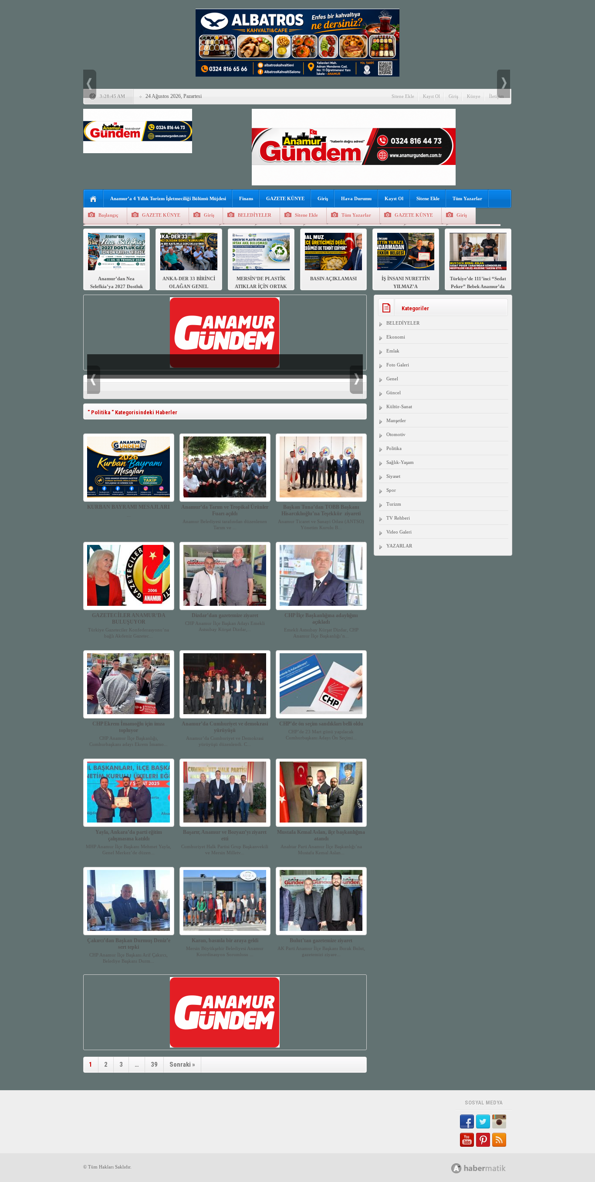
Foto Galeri (397, 364)
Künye (473, 96)
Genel (392, 378)
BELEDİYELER (254, 215)
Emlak (392, 350)
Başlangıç (108, 215)
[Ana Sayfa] (93, 199)
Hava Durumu (356, 198)
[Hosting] (456, 1168)
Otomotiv (396, 434)
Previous (89, 84)
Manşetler (396, 420)
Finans (246, 198)
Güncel (393, 392)
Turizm (393, 504)
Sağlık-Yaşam (400, 462)
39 (154, 1064)
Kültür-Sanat (399, 406)
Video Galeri (399, 531)
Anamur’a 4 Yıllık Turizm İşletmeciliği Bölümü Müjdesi (168, 198)
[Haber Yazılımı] (488, 1168)
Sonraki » (182, 1064)
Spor (391, 490)
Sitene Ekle (403, 96)
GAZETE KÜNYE (285, 198)
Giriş (453, 96)
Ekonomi (395, 336)
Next (503, 84)
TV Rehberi (398, 517)
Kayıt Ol (431, 96)
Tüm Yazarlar (467, 198)
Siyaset (393, 476)
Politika (394, 448)
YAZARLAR (399, 545)
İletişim (496, 96)
